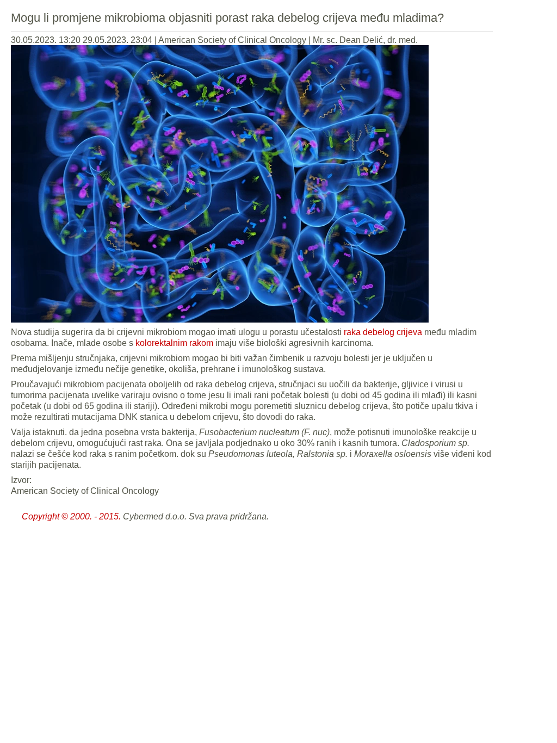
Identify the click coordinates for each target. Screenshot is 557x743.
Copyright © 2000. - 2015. (71, 516)
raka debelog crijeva (383, 332)
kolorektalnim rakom (174, 343)
